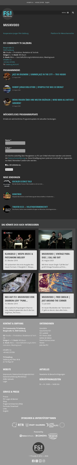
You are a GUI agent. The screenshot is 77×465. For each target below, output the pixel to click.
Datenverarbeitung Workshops (14, 377)
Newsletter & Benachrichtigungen (52, 374)
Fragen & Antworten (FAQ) (13, 404)
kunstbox (16, 194)
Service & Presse (11, 391)
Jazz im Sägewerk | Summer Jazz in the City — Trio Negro (39, 74)
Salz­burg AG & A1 (12, 64)
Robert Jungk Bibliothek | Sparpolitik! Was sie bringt (38, 87)
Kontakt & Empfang (13, 323)
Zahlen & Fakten (46, 338)
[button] (64, 13)
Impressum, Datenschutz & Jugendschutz (18, 374)
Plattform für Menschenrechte (62, 33)
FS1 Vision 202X (45, 335)
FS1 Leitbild (44, 333)
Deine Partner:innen (47, 340)
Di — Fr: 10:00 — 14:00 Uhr (50, 384)
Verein (42, 343)
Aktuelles (44, 369)
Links (5, 409)
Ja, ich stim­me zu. (14, 165)
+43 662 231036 (39, 2)
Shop (5, 401)
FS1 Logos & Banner (10, 399)
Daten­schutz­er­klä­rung (16, 158)
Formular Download (10, 406)
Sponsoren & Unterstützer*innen (38, 418)
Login (5, 381)
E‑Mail (8, 148)
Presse (5, 397)
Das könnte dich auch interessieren (20, 224)
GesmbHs (43, 328)
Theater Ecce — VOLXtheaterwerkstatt (30, 206)
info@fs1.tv (30, 2)
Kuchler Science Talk (22, 181)
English (47, 2)
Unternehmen (47, 323)
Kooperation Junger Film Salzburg (15, 33)
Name (8, 140)
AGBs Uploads (8, 379)
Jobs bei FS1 (44, 345)
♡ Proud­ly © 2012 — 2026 (38, 456)
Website (7, 369)
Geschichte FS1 (45, 331)
